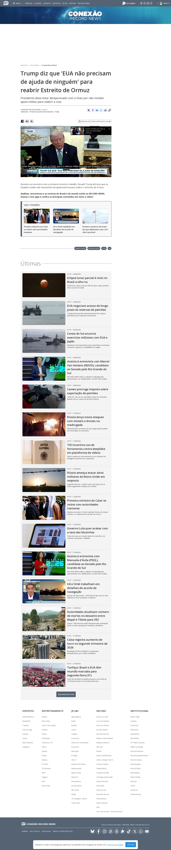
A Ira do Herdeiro (102, 721)
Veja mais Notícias (66, 694)
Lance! (24, 738)
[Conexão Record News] (85, 15)
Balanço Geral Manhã (104, 738)
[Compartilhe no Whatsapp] (101, 110)
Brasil (73, 721)
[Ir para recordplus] (122, 831)
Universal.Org (136, 794)
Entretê (47, 3)
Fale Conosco (35, 831)
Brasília (28, 3)
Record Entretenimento (139, 755)
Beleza (44, 717)
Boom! (99, 751)
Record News (84, 3)
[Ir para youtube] (146, 831)
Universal (134, 790)
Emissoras (134, 730)
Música (44, 760)
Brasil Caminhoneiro (104, 755)
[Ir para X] (144, 3)
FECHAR (130, 844)
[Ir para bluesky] (92, 831)
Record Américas (137, 751)
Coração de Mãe (102, 773)
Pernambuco (76, 781)
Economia (75, 747)
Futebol (25, 734)
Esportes (56, 3)
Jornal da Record (102, 794)
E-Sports (25, 725)
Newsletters (135, 734)
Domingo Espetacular (104, 777)
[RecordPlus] (128, 3)
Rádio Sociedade (137, 747)
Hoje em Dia (101, 790)
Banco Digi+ (135, 717)
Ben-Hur (99, 747)
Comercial (134, 725)
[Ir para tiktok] (128, 831)
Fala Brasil (100, 786)
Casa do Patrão (102, 764)
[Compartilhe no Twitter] (88, 110)
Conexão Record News (49, 65)
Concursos (75, 738)
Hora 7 (73, 760)
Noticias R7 (24, 65)
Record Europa (136, 760)
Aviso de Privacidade (115, 845)
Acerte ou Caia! (102, 717)
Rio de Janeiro (76, 786)
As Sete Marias (102, 730)
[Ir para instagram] (147, 3)
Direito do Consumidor (80, 742)
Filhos (44, 747)
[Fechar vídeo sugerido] (109, 129)
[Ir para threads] (116, 831)
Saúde (73, 794)
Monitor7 (74, 777)
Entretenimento (52, 711)
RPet (43, 773)
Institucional (140, 711)
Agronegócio (76, 717)
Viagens (45, 777)
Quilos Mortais (101, 803)
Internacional (76, 768)
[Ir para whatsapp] (140, 831)
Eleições (38, 3)
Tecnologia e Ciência (79, 798)
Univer (133, 786)
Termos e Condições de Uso (63, 831)
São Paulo (75, 790)
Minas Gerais (76, 773)
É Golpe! (74, 755)
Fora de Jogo (27, 730)
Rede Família (135, 777)
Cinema (45, 730)
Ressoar (134, 781)
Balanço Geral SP (102, 742)
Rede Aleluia (135, 773)
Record (72, 3)
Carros (73, 730)
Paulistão (25, 747)
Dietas (44, 734)
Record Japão (136, 764)
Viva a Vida (46, 786)
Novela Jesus (101, 798)
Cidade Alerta (101, 768)
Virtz (43, 781)
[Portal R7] (6, 3)
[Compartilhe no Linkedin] (97, 110)
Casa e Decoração (49, 725)
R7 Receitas (46, 768)
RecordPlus (135, 738)
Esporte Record (102, 781)
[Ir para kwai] (110, 831)
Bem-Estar (46, 721)
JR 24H (64, 3)
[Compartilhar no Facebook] (93, 110)
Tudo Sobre (75, 803)
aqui (37, 196)
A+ (27, 121)
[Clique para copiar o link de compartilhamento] (109, 110)
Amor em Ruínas (102, 725)
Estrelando (46, 738)
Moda (44, 755)
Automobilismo (28, 717)
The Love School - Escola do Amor (109, 811)
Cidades (74, 734)
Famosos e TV (47, 742)
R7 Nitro (45, 764)
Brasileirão (26, 721)
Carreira (133, 721)
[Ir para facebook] (141, 3)
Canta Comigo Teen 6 (104, 760)
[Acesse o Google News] (105, 110)
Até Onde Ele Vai (102, 734)
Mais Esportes (27, 742)
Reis (98, 807)
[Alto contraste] (22, 121)
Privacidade (46, 831)
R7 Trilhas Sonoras (138, 742)
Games (44, 751)
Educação (75, 751)
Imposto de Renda (78, 764)
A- (32, 121)
